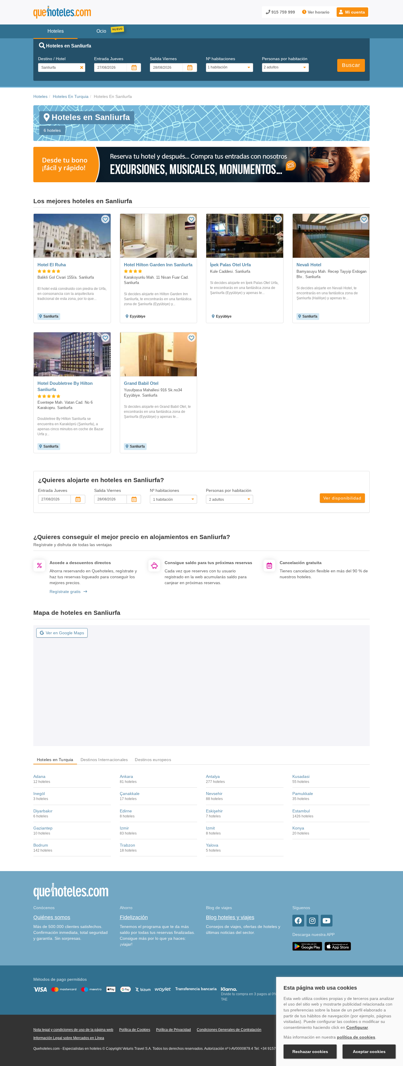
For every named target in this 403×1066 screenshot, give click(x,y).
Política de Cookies (134, 1030)
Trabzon (127, 845)
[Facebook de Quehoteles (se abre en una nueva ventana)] (298, 921)
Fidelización (134, 917)
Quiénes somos (51, 917)
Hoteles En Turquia (71, 96)
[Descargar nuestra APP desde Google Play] (307, 946)
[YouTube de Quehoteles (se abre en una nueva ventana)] (326, 921)
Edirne (126, 811)
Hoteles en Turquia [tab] (55, 759)
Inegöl (39, 793)
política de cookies (356, 1037)
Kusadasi (300, 776)
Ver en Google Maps (65, 632)
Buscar (351, 65)
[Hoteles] (77, 12)
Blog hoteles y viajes (230, 917)
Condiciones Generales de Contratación (229, 1030)
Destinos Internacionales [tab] (104, 759)
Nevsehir (214, 793)
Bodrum (40, 845)
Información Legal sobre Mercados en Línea (68, 1038)
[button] (352, 12)
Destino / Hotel (51, 58)
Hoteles (40, 96)
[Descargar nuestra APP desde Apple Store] (338, 946)
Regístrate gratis (65, 591)
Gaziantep (43, 828)
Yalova (212, 845)
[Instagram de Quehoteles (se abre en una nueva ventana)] (312, 921)
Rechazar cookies (310, 1051)
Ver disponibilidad (342, 498)
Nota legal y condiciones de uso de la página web (73, 1030)
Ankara (126, 776)
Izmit (210, 828)
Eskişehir (214, 811)
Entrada (108, 58)
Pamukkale (302, 793)
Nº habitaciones (220, 58)
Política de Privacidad (173, 1030)
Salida (163, 58)
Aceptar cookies (369, 1051)
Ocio (101, 31)
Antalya (213, 776)
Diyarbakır (43, 811)
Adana (39, 776)
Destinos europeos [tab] (153, 759)
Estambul (301, 811)
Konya (298, 828)
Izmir (124, 828)
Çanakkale (130, 793)
